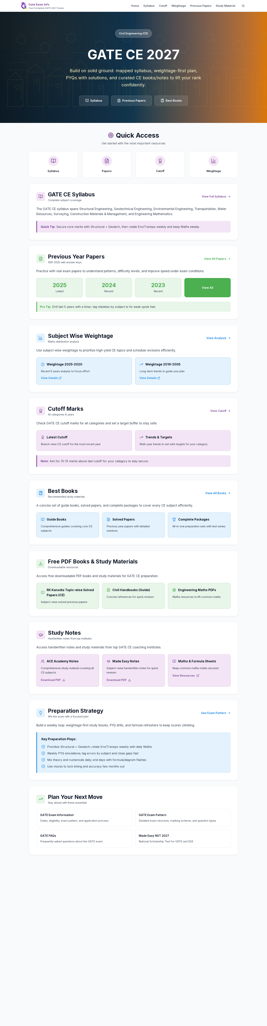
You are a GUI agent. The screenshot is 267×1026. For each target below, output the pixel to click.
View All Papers (215, 259)
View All (207, 287)
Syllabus (149, 5)
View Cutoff (218, 411)
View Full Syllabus (214, 196)
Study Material (225, 5)
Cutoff (163, 5)
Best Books (174, 100)
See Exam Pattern (213, 713)
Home (135, 5)
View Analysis (216, 338)
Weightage (178, 5)
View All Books (215, 493)
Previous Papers (200, 5)
